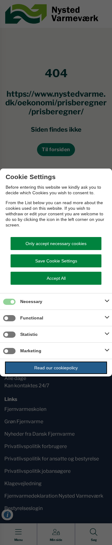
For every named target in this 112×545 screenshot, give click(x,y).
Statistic (29, 334)
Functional (31, 317)
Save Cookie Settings (56, 260)
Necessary (31, 301)
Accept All (56, 278)
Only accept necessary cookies (56, 243)
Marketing (30, 350)
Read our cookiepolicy (56, 367)
